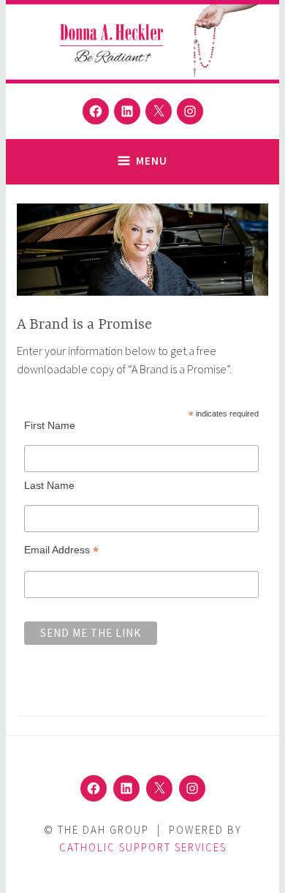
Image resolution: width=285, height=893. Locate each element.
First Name (49, 425)
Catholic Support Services (143, 847)
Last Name (49, 485)
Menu (151, 161)
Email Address (61, 550)
